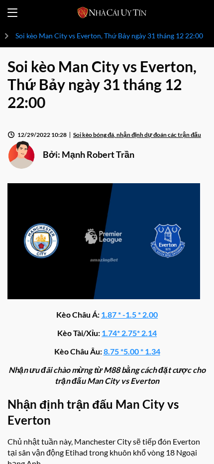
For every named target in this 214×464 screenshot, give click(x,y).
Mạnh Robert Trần (98, 154)
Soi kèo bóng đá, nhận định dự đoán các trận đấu (137, 134)
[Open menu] (12, 12)
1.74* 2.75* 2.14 (129, 333)
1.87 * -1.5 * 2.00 (129, 314)
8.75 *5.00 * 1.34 (132, 351)
